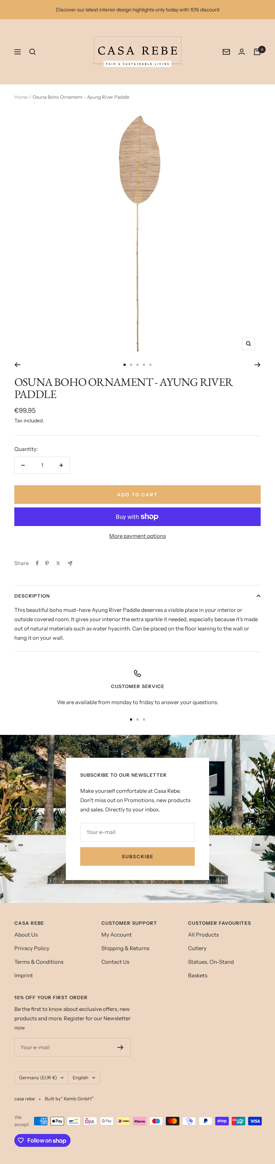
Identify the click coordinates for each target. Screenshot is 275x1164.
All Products (203, 934)
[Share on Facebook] (37, 563)
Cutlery (197, 948)
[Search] (32, 52)
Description (32, 596)
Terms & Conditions (38, 961)
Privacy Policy (31, 948)
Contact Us (115, 961)
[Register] (120, 1047)
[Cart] (257, 52)
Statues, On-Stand (211, 961)
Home (21, 97)
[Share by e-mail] (70, 563)
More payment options (137, 535)
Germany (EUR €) (38, 1077)
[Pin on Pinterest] (47, 563)
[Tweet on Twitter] (58, 563)
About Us (26, 934)
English (80, 1077)
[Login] (241, 52)
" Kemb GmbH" (77, 1098)
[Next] (258, 364)
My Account (116, 934)
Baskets (197, 975)
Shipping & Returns (125, 948)
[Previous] (17, 364)
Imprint (23, 975)
